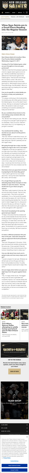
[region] (14, 454)
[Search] (23, 12)
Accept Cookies (14, 470)
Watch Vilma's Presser (8, 54)
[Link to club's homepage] (2, 12)
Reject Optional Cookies (15, 465)
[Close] (27, 437)
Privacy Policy (7, 457)
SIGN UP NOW (14, 371)
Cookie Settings (14, 461)
